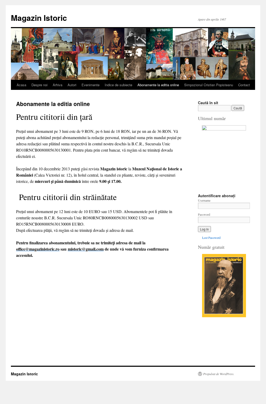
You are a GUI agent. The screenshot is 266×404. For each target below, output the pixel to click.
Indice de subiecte (118, 84)
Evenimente (90, 84)
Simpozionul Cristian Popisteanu (208, 84)
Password (204, 214)
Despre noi (39, 84)
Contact (244, 84)
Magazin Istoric (39, 17)
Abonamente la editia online (158, 84)
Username (204, 200)
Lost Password (211, 237)
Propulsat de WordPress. (218, 374)
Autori (72, 84)
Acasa (21, 84)
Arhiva (57, 84)
